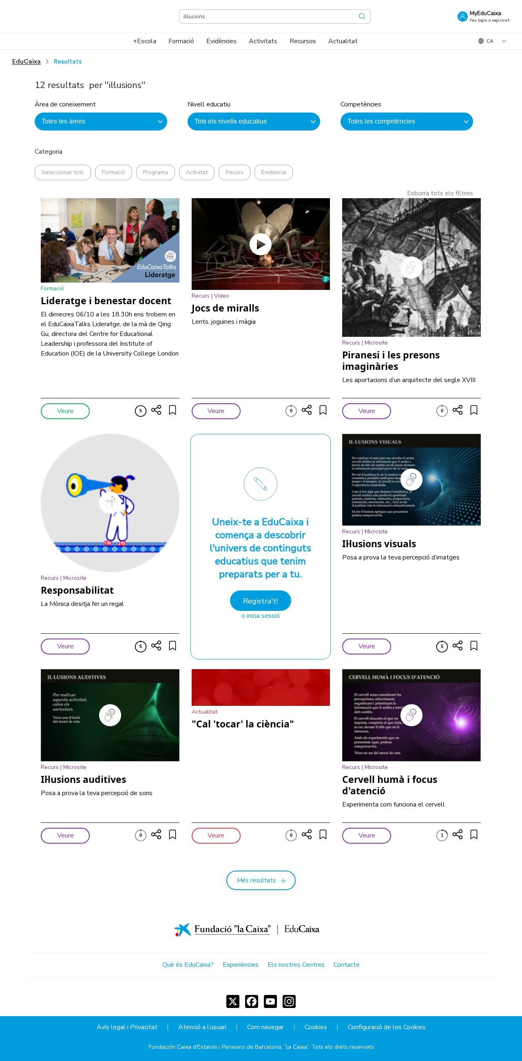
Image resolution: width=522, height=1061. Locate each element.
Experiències (241, 965)
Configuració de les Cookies (387, 1027)
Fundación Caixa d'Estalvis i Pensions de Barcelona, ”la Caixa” (229, 1047)
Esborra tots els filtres (440, 193)
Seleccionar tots (63, 172)
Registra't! (260, 601)
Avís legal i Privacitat (127, 1027)
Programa (155, 172)
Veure (65, 411)
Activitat (197, 172)
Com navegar (265, 1027)
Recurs (234, 172)
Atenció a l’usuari (202, 1027)
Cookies (316, 1027)
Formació (113, 172)
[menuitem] (144, 41)
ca (490, 41)
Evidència (273, 172)
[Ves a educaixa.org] (53, 16)
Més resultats (256, 880)
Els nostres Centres (296, 965)
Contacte (347, 965)
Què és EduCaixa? (188, 965)
